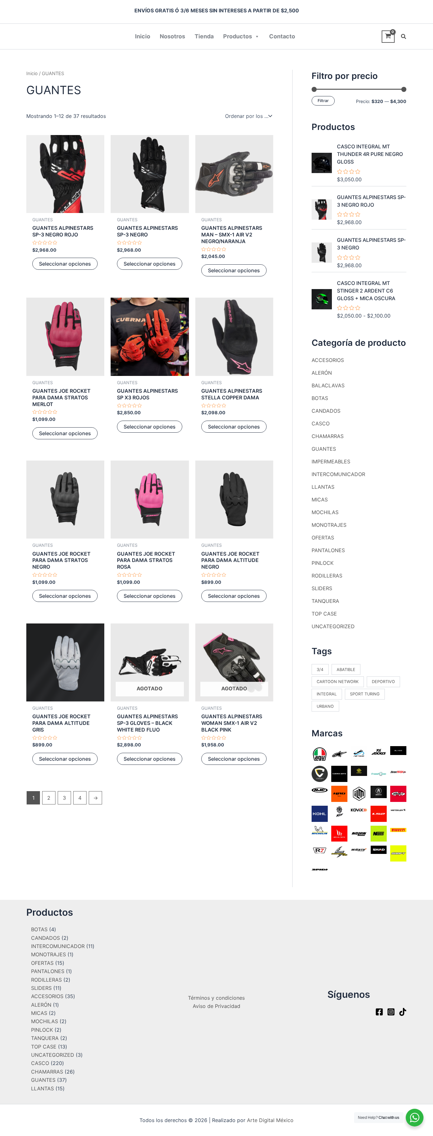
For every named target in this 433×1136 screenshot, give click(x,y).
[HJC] (320, 789)
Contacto (282, 36)
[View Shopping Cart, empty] (388, 36)
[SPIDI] (320, 869)
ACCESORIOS (328, 360)
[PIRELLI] (398, 829)
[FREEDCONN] (379, 773)
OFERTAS (323, 537)
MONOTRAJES (329, 525)
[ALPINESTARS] (339, 754)
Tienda (204, 36)
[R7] (320, 850)
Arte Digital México (270, 1120)
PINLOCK (322, 563)
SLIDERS (322, 588)
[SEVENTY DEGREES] (359, 849)
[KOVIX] (359, 809)
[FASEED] (359, 770)
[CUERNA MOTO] (339, 773)
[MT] (339, 833)
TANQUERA (325, 601)
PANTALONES (328, 550)
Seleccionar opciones (65, 264)
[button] (404, 37)
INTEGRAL (327, 694)
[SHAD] (379, 849)
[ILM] (359, 793)
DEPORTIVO (383, 681)
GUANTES (324, 449)
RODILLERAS (327, 575)
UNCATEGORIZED (333, 626)
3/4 (320, 669)
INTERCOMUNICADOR (338, 474)
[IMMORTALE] (379, 791)
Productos (237, 36)
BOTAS (320, 398)
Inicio (142, 36)
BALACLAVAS (328, 385)
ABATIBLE (346, 669)
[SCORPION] (339, 851)
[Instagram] (391, 1012)
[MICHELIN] (320, 829)
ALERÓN (322, 373)
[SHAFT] (398, 853)
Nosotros (172, 36)
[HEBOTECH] (398, 771)
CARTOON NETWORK (338, 681)
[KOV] (339, 811)
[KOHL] (320, 813)
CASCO (321, 423)
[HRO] (339, 793)
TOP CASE (324, 613)
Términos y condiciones (216, 998)
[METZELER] (398, 809)
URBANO (325, 706)
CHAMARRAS (328, 436)
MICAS (320, 499)
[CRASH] (320, 773)
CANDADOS (326, 411)
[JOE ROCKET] (398, 793)
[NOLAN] (359, 833)
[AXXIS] (379, 751)
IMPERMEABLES (331, 461)
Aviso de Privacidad (216, 1006)
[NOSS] (379, 833)
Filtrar (323, 100)
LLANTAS (323, 487)
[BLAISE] (398, 750)
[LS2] (379, 813)
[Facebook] (379, 1012)
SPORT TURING (365, 694)
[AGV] (320, 753)
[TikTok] (403, 1012)
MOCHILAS (325, 512)
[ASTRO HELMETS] (359, 754)
